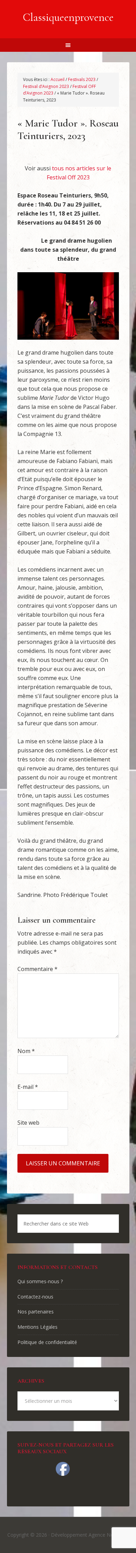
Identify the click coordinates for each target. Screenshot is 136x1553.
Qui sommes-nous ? (40, 1281)
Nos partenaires (35, 1311)
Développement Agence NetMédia (90, 1534)
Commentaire (37, 969)
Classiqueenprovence (68, 17)
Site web (28, 1122)
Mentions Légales (37, 1327)
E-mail (27, 1087)
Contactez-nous (35, 1296)
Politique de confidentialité (47, 1342)
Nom (26, 1051)
